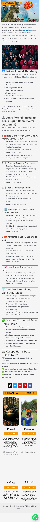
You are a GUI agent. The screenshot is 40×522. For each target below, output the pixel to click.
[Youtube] (20, 385)
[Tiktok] (10, 385)
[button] (35, 517)
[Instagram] (25, 385)
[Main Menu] (36, 4)
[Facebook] (30, 385)
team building (27, 30)
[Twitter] (15, 385)
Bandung (26, 77)
